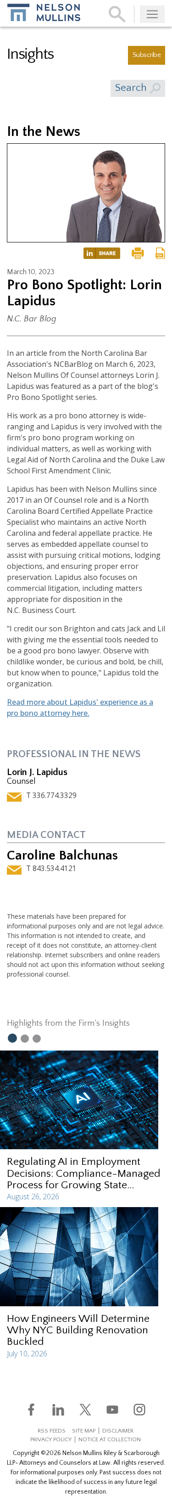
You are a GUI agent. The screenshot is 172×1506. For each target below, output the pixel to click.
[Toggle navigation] (152, 14)
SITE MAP (83, 1430)
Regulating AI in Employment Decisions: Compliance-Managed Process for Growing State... (84, 1173)
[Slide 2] (25, 1038)
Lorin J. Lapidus (37, 772)
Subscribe (147, 55)
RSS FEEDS (52, 1430)
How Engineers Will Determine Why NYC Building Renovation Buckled (78, 1330)
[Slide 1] (12, 1038)
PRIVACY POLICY (51, 1439)
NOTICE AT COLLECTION (109, 1439)
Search (132, 88)
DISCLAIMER (117, 1430)
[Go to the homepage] (43, 12)
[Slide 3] (37, 1038)
